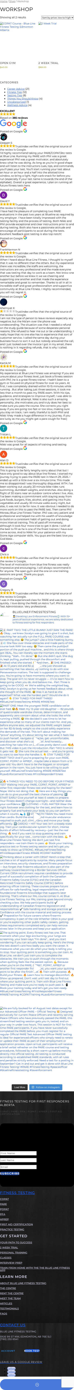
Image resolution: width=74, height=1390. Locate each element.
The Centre (8, 1288)
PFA (2, 1214)
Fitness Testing (17, 1193)
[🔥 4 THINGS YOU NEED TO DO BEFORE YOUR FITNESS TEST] (37, 817)
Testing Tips (14, 95)
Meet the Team (10, 1298)
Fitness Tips (14, 92)
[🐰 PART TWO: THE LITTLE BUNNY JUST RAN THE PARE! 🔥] (37, 665)
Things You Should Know (22, 98)
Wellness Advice (17, 105)
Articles (6, 1303)
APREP (4, 1219)
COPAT (4, 1199)
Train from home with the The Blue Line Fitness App (35, 1269)
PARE (3, 1204)
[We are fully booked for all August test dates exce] (37, 1044)
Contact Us (13, 1325)
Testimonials (9, 1308)
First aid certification (16, 1224)
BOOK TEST (32, 1350)
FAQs (3, 1313)
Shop (12, 1)
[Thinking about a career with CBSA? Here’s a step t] (37, 892)
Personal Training (13, 1252)
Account (8, 1350)
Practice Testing (12, 1229)
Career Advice (16, 88)
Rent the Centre (12, 1293)
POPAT (4, 1209)
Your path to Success (16, 1242)
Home (3, 1)
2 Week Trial (9, 1247)
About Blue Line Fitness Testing (23, 1283)
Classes (5, 1257)
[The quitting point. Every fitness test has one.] (37, 968)
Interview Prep (11, 1262)
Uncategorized (16, 102)
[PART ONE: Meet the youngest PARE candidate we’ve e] (37, 741)
